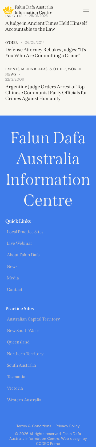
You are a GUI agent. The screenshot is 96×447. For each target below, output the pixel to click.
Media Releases (36, 69)
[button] (86, 10)
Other (11, 43)
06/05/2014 (35, 42)
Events (12, 69)
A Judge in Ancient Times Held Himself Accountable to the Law (46, 26)
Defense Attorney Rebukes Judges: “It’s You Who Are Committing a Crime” (45, 52)
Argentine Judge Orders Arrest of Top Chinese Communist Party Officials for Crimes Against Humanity (46, 92)
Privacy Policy (68, 426)
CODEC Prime (48, 443)
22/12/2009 (14, 79)
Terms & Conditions (33, 426)
